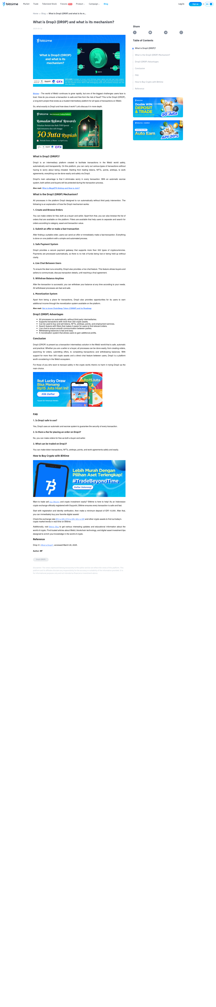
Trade (35, 4)
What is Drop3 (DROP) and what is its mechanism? (67, 14)
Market (26, 4)
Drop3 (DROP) (41, 559)
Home (35, 14)
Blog (106, 4)
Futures (66, 4)
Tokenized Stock (49, 4)
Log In (181, 4)
